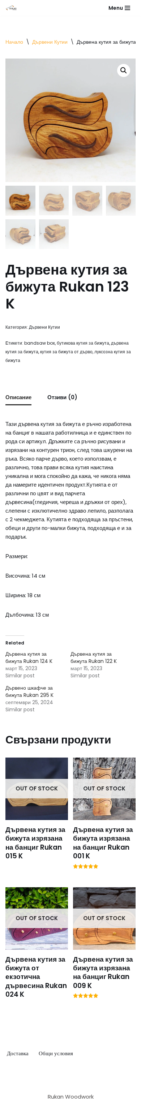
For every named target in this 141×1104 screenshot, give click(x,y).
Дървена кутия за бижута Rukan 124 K (28, 657)
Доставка (18, 1053)
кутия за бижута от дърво (66, 352)
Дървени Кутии (50, 42)
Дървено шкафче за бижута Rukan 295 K (29, 691)
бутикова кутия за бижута (83, 343)
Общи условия (56, 1053)
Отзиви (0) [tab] (62, 397)
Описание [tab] (18, 397)
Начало (14, 42)
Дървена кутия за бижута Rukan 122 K (93, 657)
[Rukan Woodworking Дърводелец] (11, 8)
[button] (123, 70)
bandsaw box (39, 343)
